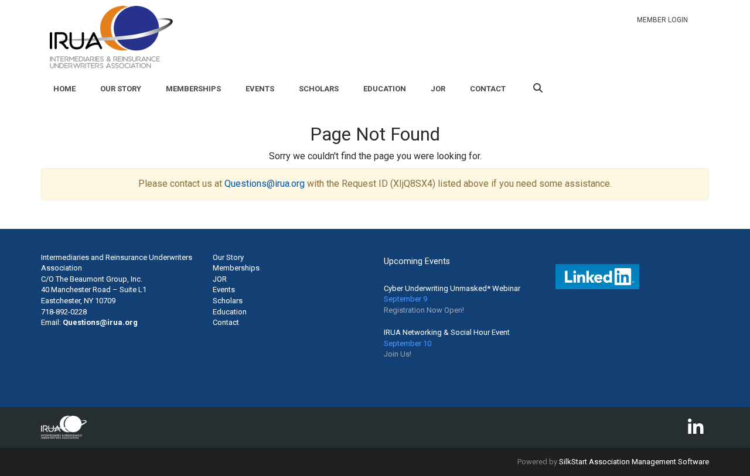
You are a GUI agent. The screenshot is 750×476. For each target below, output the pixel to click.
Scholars (319, 88)
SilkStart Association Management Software (634, 461)
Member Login (662, 20)
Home (64, 88)
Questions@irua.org (264, 183)
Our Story (120, 88)
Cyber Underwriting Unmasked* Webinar (452, 288)
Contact (488, 88)
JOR (438, 88)
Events (260, 88)
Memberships (193, 88)
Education (384, 88)
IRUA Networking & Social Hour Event (447, 332)
